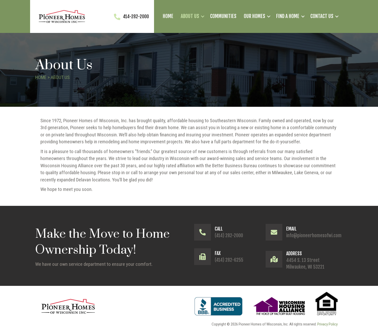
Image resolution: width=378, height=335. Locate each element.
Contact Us (321, 16)
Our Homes (254, 16)
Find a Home (287, 16)
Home (168, 16)
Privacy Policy (327, 324)
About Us (190, 16)
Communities (223, 16)
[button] (202, 16)
